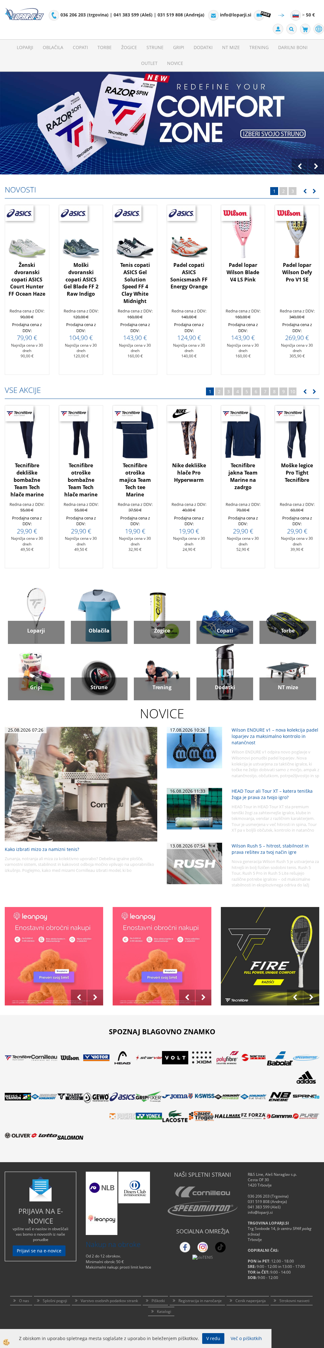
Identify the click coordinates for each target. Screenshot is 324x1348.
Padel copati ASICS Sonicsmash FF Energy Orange (189, 275)
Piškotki (158, 1300)
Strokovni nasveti (294, 1300)
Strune (155, 47)
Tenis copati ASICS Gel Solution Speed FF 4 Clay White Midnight (135, 283)
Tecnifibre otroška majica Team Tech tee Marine (135, 480)
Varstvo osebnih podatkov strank (109, 1300)
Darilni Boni (293, 47)
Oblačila (53, 47)
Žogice (129, 47)
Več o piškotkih (246, 1338)
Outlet (149, 63)
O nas (24, 1300)
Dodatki (203, 47)
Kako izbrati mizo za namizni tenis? (42, 849)
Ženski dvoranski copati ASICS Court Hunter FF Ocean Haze (27, 279)
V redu (213, 1338)
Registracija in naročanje (200, 1300)
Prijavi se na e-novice (39, 1251)
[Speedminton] (202, 1209)
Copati (80, 47)
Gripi (178, 47)
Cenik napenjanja (250, 1300)
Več (27, 262)
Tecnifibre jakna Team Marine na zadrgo (243, 476)
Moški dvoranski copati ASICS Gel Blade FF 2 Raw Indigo (81, 279)
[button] (313, 191)
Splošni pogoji (55, 1300)
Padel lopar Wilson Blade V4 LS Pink (243, 272)
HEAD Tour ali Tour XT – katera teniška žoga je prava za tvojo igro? (272, 794)
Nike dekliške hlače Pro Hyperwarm (189, 472)
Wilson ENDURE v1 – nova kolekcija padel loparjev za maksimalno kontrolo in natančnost (275, 736)
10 (292, 391)
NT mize (231, 47)
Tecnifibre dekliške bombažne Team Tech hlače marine (27, 480)
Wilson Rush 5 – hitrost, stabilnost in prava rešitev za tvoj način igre (270, 849)
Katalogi (164, 1311)
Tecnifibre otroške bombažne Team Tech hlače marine (80, 480)
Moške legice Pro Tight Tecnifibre (297, 472)
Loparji (25, 47)
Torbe (104, 47)
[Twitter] (202, 1247)
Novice (175, 63)
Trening (259, 47)
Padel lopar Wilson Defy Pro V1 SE (297, 272)
